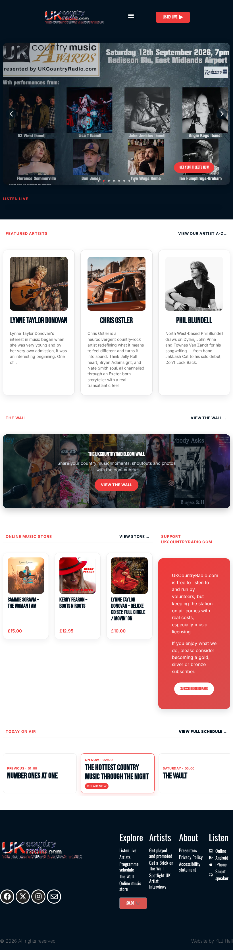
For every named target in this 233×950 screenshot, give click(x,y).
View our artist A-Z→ (202, 233)
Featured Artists (27, 233)
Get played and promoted (160, 853)
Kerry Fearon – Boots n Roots (73, 602)
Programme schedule (129, 866)
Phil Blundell (194, 320)
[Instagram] (38, 896)
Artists (124, 857)
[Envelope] (54, 896)
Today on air (21, 731)
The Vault (175, 776)
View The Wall (207, 418)
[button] (131, 15)
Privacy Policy (191, 857)
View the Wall (116, 484)
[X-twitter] (23, 896)
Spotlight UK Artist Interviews (159, 880)
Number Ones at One (32, 776)
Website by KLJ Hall (212, 941)
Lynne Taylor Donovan (38, 320)
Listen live (127, 850)
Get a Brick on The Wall (161, 865)
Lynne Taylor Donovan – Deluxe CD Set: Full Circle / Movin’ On (128, 609)
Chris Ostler (116, 320)
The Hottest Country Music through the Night (117, 772)
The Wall (16, 418)
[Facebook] (7, 896)
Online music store (29, 536)
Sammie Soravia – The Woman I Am (23, 602)
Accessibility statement (189, 866)
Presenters (188, 850)
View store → (134, 536)
